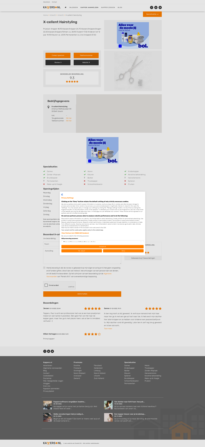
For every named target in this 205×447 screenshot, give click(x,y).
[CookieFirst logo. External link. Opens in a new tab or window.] (62, 195)
